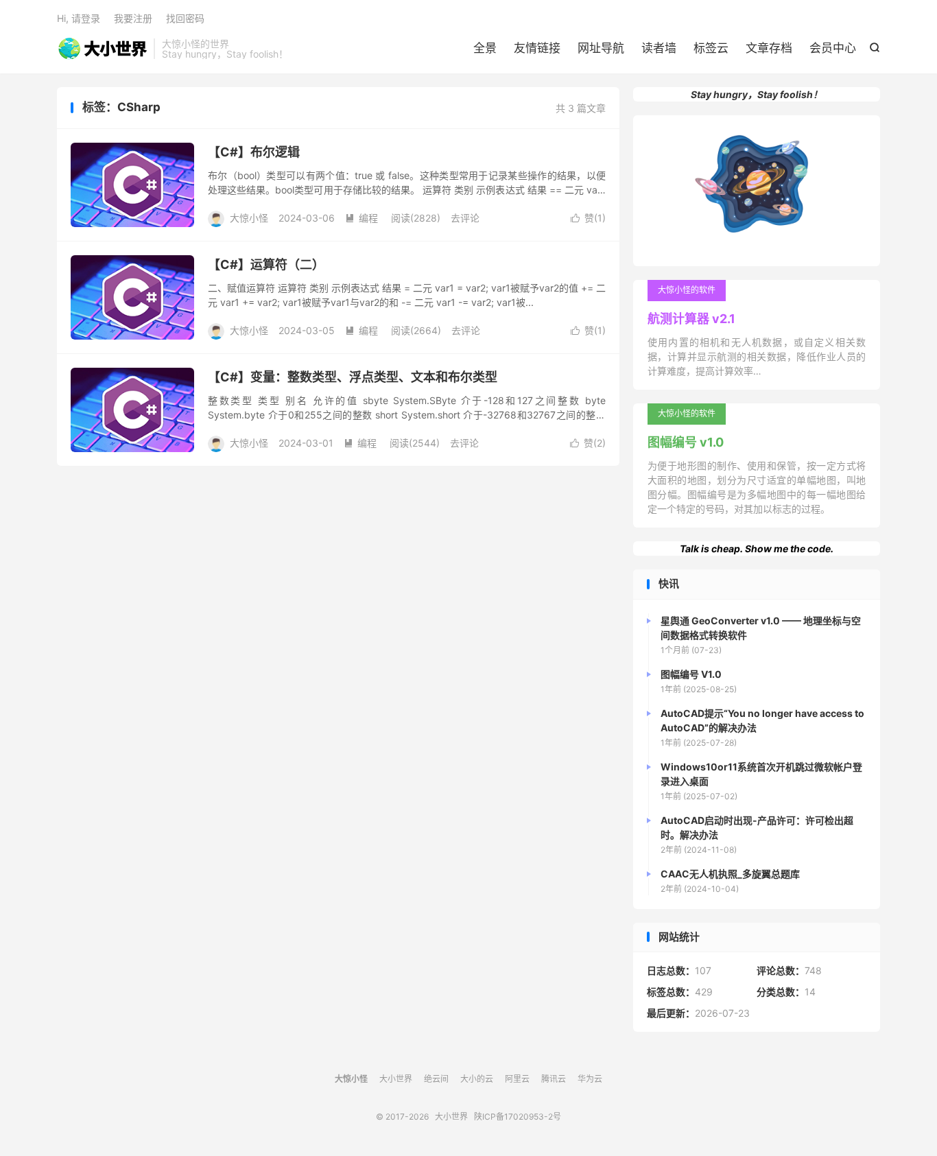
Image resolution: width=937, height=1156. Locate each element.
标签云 (710, 48)
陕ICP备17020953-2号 (517, 1116)
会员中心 (832, 48)
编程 (361, 218)
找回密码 (185, 18)
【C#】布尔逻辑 (254, 152)
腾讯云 (553, 1079)
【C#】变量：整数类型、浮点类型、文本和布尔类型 (352, 377)
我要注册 (133, 18)
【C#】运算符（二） (266, 264)
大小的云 (476, 1079)
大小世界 (102, 49)
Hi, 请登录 (78, 18)
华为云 (590, 1079)
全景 (485, 48)
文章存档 (769, 48)
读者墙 (658, 48)
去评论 (465, 218)
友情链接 (537, 48)
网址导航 (601, 48)
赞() (588, 218)
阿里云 (517, 1079)
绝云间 (436, 1079)
